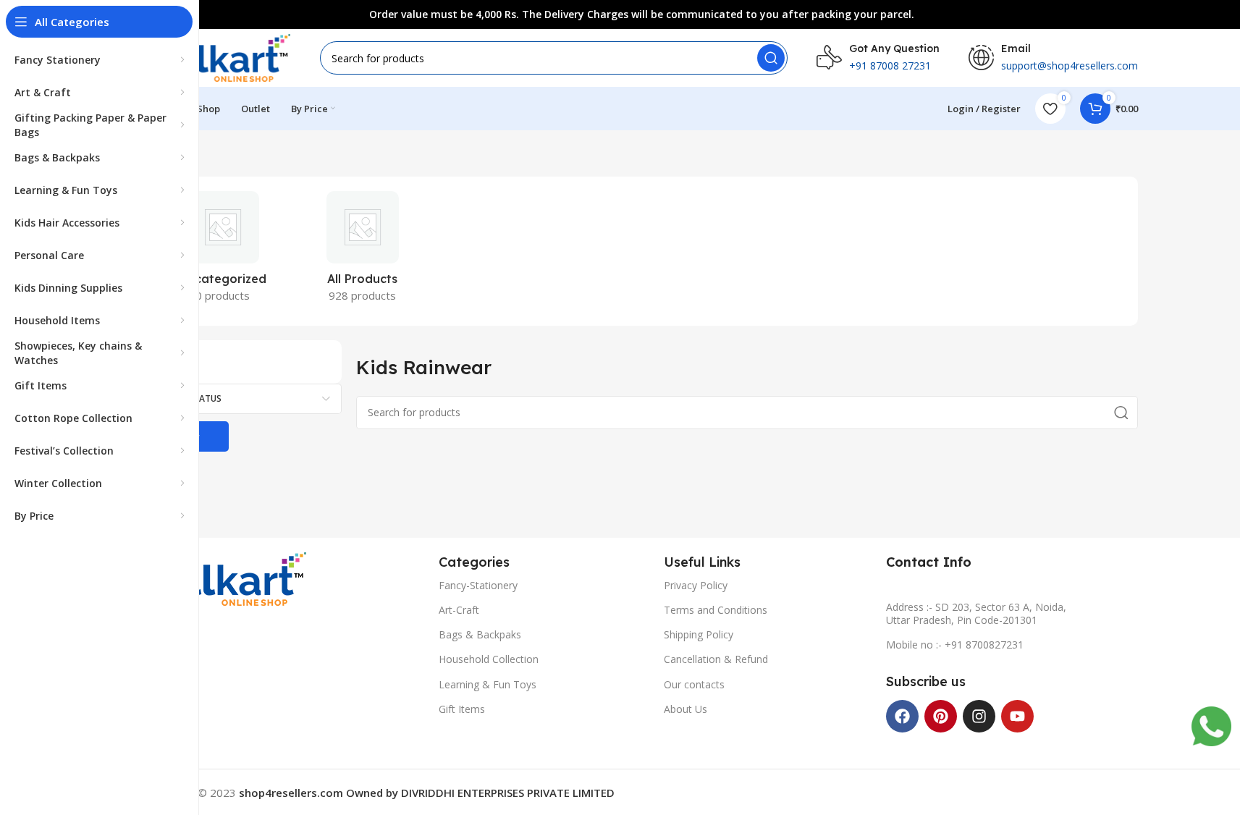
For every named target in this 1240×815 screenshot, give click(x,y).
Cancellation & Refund (716, 659)
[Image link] (226, 577)
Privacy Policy (695, 585)
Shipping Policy (698, 634)
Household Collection (489, 659)
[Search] (771, 58)
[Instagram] (979, 716)
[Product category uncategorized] (223, 251)
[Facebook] (902, 716)
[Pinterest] (940, 716)
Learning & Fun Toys (487, 684)
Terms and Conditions (715, 610)
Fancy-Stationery (478, 585)
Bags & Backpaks (480, 634)
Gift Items (462, 709)
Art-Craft (459, 610)
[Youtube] (1017, 716)
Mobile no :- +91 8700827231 (955, 644)
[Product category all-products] (362, 251)
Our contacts (694, 684)
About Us (685, 709)
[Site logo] (218, 56)
